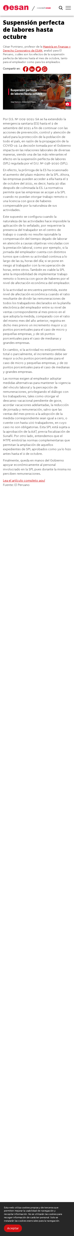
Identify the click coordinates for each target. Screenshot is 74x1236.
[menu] (68, 8)
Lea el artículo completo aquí (24, 480)
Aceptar (13, 1228)
